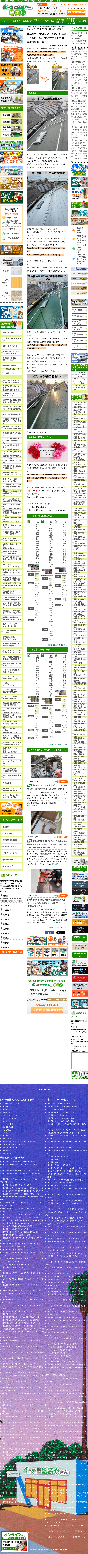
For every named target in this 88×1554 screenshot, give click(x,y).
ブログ (36, 26)
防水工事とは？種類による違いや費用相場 (12, 717)
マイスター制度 (7, 1124)
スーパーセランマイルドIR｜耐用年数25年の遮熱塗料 (66, 1393)
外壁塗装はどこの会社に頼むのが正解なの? (17, 1337)
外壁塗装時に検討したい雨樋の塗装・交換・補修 (12, 579)
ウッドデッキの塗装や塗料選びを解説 (11, 678)
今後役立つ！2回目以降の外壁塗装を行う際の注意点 (65, 1180)
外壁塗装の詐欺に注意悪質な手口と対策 (80, 463)
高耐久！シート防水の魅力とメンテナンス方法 (12, 737)
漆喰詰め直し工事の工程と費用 (80, 661)
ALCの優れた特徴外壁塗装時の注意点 (10, 770)
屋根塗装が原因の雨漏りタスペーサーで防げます (12, 612)
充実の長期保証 (7, 1127)
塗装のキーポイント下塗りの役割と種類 (80, 542)
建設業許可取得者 (9, 846)
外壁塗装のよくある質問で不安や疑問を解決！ (80, 411)
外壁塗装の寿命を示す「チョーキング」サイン (12, 474)
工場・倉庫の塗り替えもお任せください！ (80, 374)
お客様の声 (27, 21)
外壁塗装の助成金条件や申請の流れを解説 (80, 417)
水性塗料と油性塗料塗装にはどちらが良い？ (80, 641)
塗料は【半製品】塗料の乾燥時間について (12, 757)
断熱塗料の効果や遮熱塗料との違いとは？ (80, 720)
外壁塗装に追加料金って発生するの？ (80, 430)
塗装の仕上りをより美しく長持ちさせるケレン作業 (12, 506)
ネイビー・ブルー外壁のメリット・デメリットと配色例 (21, 1464)
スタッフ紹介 (8, 833)
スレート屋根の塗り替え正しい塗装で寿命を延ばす (12, 605)
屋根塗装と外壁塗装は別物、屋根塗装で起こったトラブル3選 (23, 1329)
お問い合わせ (8, 860)
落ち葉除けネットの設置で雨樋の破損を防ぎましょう (66, 1288)
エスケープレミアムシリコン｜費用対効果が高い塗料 (66, 1408)
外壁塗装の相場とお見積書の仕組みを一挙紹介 (63, 1133)
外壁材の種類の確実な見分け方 (80, 503)
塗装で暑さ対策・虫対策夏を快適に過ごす (12, 467)
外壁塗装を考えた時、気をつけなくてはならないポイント (22, 1314)
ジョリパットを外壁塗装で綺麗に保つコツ (80, 667)
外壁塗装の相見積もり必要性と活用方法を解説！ (80, 437)
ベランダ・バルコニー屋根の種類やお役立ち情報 (12, 710)
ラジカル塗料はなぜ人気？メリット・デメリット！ (80, 845)
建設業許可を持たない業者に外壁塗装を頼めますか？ (20, 1141)
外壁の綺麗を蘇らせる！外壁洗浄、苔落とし (80, 687)
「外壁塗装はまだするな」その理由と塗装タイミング (12, 372)
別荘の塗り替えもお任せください (80, 387)
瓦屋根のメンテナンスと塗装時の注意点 (12, 645)
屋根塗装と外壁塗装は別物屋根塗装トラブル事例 (12, 519)
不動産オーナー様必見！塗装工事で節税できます (80, 575)
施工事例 (16, 21)
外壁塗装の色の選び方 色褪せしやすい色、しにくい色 (20, 1170)
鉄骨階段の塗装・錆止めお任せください (12, 664)
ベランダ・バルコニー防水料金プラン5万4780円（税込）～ (68, 1130)
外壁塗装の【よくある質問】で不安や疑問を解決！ (19, 1161)
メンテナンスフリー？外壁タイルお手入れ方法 (80, 648)
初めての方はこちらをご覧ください (60, 1103)
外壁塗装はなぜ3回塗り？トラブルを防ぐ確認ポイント (20, 1317)
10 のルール (6, 1121)
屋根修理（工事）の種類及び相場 (10, 395)
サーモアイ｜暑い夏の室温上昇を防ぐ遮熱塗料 (63, 1390)
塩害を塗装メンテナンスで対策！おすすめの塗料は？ (20, 1425)
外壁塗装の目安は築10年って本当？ (9, 359)
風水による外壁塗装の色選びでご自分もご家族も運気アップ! (22, 1191)
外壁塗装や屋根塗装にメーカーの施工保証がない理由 (80, 569)
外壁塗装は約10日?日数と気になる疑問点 (80, 470)
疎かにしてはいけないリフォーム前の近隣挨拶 (80, 476)
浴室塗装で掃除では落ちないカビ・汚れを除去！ (64, 1318)
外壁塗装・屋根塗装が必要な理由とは (15, 1229)
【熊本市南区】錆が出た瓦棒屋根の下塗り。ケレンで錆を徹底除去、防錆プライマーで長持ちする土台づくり (46, 903)
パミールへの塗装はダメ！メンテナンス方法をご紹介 (80, 713)
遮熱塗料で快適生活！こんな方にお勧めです (63, 1414)
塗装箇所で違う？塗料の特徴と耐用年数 (80, 536)
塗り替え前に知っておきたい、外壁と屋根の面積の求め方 (22, 1364)
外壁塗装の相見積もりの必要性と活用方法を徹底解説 (20, 1320)
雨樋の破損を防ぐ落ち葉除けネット (9, 592)
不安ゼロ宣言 (6, 1130)
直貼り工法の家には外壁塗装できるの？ (80, 628)
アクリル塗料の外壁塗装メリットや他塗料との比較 (12, 440)
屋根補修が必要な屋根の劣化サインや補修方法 (12, 599)
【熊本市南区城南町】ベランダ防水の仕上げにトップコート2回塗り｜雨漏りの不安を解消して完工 (79, 67)
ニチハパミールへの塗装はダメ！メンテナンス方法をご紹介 (22, 1431)
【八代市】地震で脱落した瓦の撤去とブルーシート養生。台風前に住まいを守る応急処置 (79, 144)
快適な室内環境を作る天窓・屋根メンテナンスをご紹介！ (67, 1274)
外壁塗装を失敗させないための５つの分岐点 (17, 1185)
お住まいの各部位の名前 (12, 414)
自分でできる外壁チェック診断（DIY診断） (17, 1235)
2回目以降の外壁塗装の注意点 (80, 529)
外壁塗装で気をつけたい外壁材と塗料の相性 (12, 790)
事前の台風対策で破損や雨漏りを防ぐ (80, 733)
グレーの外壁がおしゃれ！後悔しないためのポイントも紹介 (22, 1466)
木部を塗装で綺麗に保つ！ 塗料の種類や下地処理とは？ (21, 1428)
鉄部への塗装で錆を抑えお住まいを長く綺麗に (12, 658)
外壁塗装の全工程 (9, 365)
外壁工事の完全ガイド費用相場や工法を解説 (11, 381)
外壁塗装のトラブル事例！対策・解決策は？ (80, 753)
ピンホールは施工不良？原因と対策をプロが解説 (12, 500)
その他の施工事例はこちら (57, 645)
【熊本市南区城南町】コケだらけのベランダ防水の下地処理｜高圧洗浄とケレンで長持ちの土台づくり (79, 93)
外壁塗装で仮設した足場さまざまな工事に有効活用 (80, 582)
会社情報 (5, 1133)
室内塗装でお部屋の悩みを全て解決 (60, 1185)
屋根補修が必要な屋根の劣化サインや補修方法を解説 (66, 1291)
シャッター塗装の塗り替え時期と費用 (10, 691)
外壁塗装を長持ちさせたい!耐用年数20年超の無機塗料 (80, 562)
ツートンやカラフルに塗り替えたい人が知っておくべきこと (81, 259)
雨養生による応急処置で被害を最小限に (80, 740)
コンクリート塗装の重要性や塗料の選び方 (11, 697)
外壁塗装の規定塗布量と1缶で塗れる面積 (80, 680)
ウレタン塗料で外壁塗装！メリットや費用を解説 (11, 447)
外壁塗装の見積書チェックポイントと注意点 (80, 450)
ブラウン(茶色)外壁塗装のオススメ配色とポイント (80, 806)
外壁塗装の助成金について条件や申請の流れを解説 (65, 1200)
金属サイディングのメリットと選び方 (10, 625)
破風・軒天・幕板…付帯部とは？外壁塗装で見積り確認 (66, 1253)
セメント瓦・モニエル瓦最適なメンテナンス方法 (12, 651)
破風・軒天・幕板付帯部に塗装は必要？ (11, 539)
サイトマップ (8, 866)
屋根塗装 (11, 122)
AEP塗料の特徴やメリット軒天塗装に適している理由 (80, 852)
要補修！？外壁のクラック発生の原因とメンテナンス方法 (22, 1290)
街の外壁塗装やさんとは (10, 1103)
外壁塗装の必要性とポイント (57, 1159)
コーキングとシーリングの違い (12, 763)
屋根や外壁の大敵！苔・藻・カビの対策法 (80, 694)
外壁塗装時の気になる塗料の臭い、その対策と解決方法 (21, 1217)
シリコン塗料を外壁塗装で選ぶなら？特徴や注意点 (12, 454)
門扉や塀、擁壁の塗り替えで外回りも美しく (63, 1183)
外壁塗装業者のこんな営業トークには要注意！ (80, 602)
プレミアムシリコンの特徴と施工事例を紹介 (80, 832)
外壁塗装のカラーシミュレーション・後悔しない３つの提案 (22, 1188)
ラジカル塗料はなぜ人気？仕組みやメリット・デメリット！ (22, 1499)
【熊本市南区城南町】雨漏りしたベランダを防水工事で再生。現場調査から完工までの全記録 (79, 54)
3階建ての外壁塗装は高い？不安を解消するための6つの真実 (22, 1220)
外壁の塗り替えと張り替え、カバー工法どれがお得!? (80, 496)
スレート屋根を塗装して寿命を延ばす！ (61, 1350)
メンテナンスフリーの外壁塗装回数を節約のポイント (80, 509)
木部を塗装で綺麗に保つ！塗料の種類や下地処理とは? (80, 707)
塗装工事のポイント (10, 346)
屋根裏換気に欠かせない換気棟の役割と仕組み (12, 743)
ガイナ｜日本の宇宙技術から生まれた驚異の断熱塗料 (66, 1437)
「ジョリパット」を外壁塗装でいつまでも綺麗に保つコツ (22, 1373)
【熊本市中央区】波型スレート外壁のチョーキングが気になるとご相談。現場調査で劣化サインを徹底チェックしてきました (79, 39)
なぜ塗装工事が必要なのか (12, 339)
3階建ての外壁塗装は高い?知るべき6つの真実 (80, 490)
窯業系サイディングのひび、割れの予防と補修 (80, 621)
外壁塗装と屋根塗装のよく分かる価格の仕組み (63, 1106)
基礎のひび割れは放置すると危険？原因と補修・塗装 (20, 1449)
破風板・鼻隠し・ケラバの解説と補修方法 (12, 546)
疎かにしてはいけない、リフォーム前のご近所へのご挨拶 (22, 1214)
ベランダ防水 (11, 135)
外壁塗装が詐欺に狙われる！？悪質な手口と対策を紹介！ (22, 1323)
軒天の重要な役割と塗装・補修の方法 (10, 553)
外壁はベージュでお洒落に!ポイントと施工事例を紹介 (80, 799)
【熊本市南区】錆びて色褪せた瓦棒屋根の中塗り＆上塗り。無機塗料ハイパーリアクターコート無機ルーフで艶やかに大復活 (47, 844)
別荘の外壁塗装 (53, 1359)
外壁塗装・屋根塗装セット (11, 128)
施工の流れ (49, 21)
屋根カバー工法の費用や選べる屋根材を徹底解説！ (65, 1171)
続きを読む (36, 805)
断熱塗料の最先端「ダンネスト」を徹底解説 (80, 727)
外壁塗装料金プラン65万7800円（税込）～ (62, 1118)
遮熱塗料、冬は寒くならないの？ (59, 1481)
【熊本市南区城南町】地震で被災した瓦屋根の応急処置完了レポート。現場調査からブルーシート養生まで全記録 (79, 118)
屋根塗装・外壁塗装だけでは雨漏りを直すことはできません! (22, 1223)
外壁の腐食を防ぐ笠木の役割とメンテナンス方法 (12, 572)
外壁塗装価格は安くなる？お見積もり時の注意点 (11, 388)
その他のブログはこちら (58, 927)
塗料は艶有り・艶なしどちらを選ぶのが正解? (80, 634)
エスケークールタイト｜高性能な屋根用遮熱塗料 (64, 1411)
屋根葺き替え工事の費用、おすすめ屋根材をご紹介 (65, 1168)
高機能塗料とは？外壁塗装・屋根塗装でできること (12, 513)
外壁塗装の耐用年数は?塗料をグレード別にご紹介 (12, 421)
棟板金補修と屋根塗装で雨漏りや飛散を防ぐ (12, 704)
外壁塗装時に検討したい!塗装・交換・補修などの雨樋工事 (67, 1279)
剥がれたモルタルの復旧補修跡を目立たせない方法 (12, 493)
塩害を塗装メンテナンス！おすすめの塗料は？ (11, 750)
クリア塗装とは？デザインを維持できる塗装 (12, 460)
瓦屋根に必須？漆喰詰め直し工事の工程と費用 (63, 1238)
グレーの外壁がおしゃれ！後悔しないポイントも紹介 (80, 779)
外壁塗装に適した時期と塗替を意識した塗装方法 (12, 427)
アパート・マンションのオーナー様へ (80, 381)
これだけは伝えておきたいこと (13, 1115)
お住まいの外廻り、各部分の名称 (13, 1246)
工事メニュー (38, 21)
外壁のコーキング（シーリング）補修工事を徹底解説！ (66, 1209)
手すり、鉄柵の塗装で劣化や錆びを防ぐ (11, 671)
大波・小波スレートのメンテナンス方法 (11, 796)
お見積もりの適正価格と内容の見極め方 (80, 457)
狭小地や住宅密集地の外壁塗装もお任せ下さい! (12, 618)
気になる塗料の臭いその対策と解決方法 (80, 483)
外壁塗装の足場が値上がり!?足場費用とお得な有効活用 (66, 1364)
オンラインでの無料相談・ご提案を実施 (80, 404)
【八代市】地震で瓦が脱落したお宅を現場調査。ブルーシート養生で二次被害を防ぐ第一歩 (79, 156)
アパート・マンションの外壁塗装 (59, 1356)
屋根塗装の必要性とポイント (57, 1162)
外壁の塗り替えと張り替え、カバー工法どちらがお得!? (21, 1244)
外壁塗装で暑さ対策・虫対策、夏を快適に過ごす (64, 1361)
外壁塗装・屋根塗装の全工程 (57, 1115)
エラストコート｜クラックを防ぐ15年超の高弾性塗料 (66, 1423)
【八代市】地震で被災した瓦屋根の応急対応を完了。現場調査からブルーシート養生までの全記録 (79, 132)
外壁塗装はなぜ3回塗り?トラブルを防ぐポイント (12, 533)
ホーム (5, 21)
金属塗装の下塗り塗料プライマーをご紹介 (80, 549)
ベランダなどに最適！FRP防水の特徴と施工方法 (12, 723)
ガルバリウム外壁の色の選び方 (80, 523)
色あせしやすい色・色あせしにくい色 (81, 248)
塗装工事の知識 (8, 333)
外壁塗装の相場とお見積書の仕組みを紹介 (80, 444)
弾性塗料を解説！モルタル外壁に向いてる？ (80, 819)
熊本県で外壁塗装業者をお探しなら (14, 1144)
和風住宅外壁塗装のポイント (80, 654)
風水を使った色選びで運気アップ (81, 230)
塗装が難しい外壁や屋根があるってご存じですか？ (80, 615)
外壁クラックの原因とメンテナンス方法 (11, 480)
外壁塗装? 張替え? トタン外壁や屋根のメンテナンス (65, 1218)
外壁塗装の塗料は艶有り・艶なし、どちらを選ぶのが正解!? (68, 1493)
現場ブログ (6, 1109)
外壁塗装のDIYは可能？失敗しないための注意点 (80, 608)
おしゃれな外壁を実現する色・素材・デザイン (80, 766)
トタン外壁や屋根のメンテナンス (10, 632)
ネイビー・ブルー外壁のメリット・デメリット (80, 773)
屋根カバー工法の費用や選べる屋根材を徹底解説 (12, 408)
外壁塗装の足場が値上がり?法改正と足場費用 (80, 588)
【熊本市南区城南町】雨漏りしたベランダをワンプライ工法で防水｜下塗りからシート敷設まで (79, 80)
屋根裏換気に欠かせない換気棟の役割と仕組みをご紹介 (21, 1423)
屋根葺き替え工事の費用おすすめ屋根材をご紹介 (12, 401)
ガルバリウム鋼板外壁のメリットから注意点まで (80, 516)
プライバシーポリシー (11, 853)
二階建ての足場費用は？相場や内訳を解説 (80, 595)
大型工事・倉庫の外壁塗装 (57, 1353)
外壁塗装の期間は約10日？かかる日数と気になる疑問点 (21, 1194)
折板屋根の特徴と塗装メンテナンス (9, 638)
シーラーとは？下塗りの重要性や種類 (80, 555)
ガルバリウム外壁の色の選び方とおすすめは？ (18, 1264)
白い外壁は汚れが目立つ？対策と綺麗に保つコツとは (80, 792)
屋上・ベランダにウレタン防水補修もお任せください (12, 730)
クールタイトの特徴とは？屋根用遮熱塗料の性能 (80, 838)
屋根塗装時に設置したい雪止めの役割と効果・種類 (12, 585)
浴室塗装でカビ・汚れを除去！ (10, 684)
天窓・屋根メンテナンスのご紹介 (11, 566)
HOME (29, 26)
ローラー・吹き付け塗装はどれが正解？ (80, 674)
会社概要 (82, 21)
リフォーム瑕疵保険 (9, 1118)
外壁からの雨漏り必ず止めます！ (59, 1156)
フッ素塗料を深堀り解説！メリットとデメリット (80, 812)
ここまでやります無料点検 (71, 21)
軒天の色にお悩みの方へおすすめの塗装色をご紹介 (12, 559)
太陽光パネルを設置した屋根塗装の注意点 (80, 700)
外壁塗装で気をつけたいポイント (12, 526)
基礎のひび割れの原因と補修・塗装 (80, 746)
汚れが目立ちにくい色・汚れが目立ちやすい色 (81, 239)
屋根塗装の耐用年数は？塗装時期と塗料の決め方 (80, 759)
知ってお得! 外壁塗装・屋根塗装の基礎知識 (17, 1226)
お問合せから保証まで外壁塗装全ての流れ (62, 1112)
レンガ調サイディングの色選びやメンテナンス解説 (12, 486)
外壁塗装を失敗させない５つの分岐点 (80, 424)
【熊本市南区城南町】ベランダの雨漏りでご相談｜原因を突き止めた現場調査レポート (79, 105)
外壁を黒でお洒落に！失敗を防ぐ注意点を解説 (80, 786)
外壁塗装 (11, 115)
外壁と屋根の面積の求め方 (12, 776)
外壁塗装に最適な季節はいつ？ (12, 434)
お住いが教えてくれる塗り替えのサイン (11, 352)
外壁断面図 (7, 783)
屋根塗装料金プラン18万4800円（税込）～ (62, 1121)
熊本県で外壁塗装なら (11, 840)
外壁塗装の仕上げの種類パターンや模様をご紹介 (80, 825)
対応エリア (6, 1136)
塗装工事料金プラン (60, 21)
